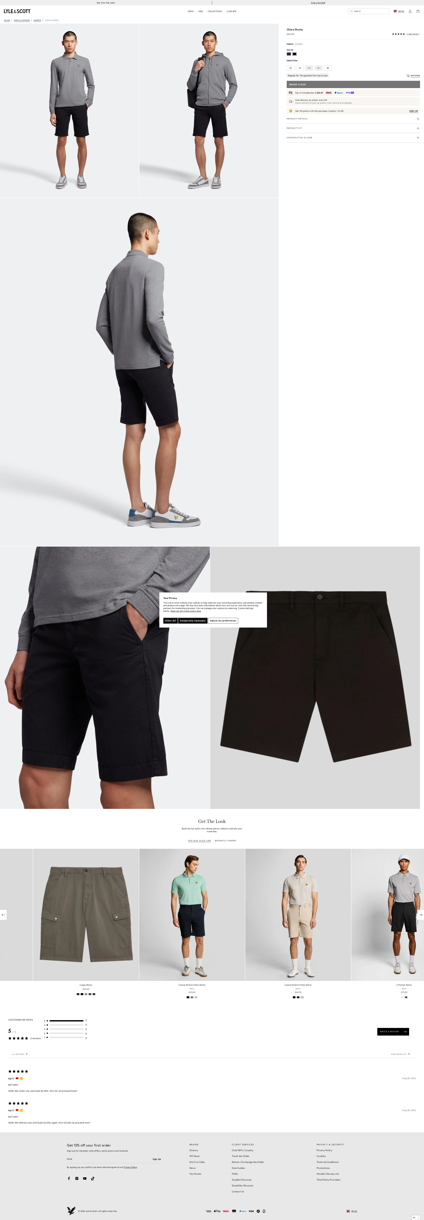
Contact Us (238, 1191)
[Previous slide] (3, 915)
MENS (191, 11)
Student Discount (241, 1179)
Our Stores (195, 1173)
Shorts (37, 20)
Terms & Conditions (328, 1161)
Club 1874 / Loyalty (242, 1150)
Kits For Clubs (197, 1161)
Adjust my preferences (223, 620)
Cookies (321, 1155)
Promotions (323, 1167)
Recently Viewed (225, 840)
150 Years (194, 1155)
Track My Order (240, 1155)
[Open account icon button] (410, 11)
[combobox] (416, 1217)
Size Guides (238, 1167)
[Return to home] (71, 1211)
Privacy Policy (130, 1167)
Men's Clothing (22, 20)
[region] (213, 610)
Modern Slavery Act (328, 1173)
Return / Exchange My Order (248, 1161)
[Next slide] (420, 915)
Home (7, 20)
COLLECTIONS (215, 11)
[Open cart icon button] (418, 11)
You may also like (199, 840)
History (193, 1150)
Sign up (413, 111)
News (192, 1167)
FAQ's (235, 1173)
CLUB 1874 (231, 11)
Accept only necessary (193, 620)
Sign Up (157, 1159)
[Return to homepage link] (17, 11)
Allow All (170, 620)
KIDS (201, 11)
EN (414, 1217)
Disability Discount (242, 1185)
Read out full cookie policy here (186, 611)
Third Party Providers (328, 1179)
